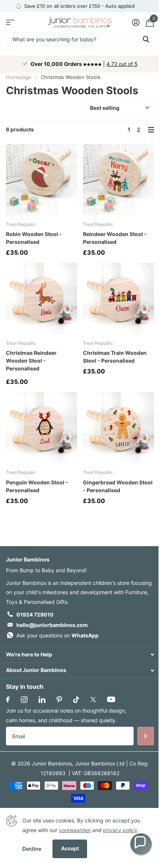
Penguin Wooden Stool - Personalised (37, 486)
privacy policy (120, 830)
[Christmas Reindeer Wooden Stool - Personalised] (41, 298)
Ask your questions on (57, 635)
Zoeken (146, 38)
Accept (70, 848)
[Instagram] (24, 699)
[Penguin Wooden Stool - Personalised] (41, 427)
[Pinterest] (59, 699)
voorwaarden (75, 830)
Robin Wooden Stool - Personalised (34, 238)
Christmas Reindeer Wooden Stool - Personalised (31, 361)
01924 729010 (35, 614)
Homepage (18, 77)
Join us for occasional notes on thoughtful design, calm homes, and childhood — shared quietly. (66, 715)
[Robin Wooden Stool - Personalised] (41, 179)
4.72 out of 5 (122, 64)
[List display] (151, 130)
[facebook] (8, 700)
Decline (31, 849)
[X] (93, 699)
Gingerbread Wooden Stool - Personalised (118, 486)
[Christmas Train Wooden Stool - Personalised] (118, 298)
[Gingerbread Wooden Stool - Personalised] (118, 427)
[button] (141, 844)
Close (80, 654)
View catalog (10, 22)
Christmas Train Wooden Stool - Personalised (115, 357)
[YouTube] (111, 699)
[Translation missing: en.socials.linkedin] (42, 699)
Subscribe (145, 736)
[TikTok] (76, 699)
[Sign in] (136, 22)
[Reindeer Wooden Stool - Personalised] (118, 179)
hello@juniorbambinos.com (52, 625)
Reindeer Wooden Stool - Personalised (115, 238)
